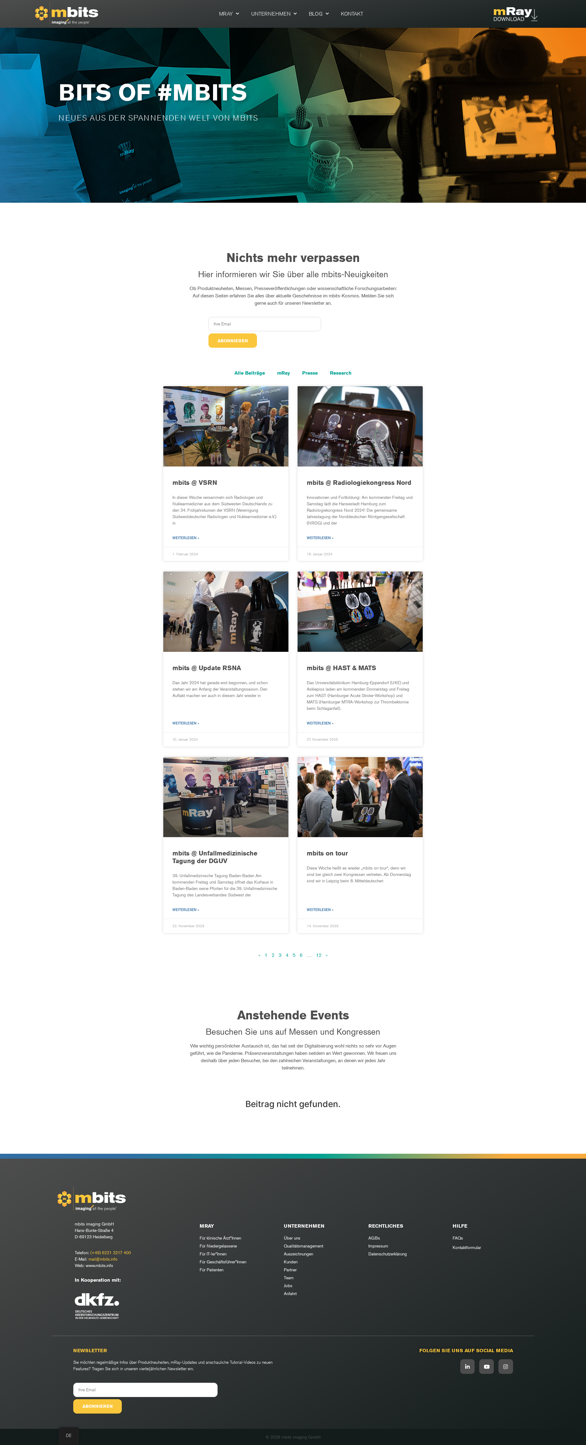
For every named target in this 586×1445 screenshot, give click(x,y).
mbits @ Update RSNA (206, 668)
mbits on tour (327, 853)
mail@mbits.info (103, 1259)
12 (318, 955)
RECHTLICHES (385, 1226)
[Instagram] (505, 1366)
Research (341, 373)
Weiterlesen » (185, 538)
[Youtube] (486, 1366)
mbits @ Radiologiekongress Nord (359, 482)
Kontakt (352, 14)
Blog (316, 14)
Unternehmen (271, 14)
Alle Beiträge (249, 373)
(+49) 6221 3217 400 (110, 1252)
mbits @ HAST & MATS (341, 668)
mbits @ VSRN (194, 482)
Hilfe (460, 1226)
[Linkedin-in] (467, 1366)
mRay (226, 14)
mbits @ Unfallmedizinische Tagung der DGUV (214, 857)
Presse (310, 373)
